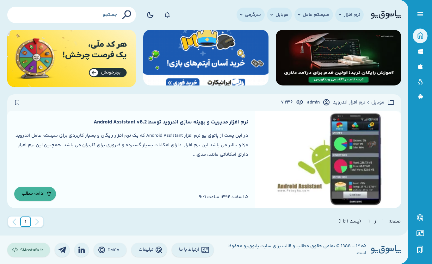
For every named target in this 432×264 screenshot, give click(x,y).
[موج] (338, 58)
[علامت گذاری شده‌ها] (420, 249)
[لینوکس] (420, 81)
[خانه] (420, 35)
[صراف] (71, 58)
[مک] (420, 66)
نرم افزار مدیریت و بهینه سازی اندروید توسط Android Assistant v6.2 (171, 122)
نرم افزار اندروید (349, 102)
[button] (25, 222)
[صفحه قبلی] (37, 222)
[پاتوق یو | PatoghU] (386, 15)
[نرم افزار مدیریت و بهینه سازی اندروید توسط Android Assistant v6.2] (328, 159)
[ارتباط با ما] (420, 233)
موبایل (377, 102)
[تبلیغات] (420, 218)
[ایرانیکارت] (206, 58)
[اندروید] (420, 97)
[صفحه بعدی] (14, 222)
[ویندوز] (420, 52)
